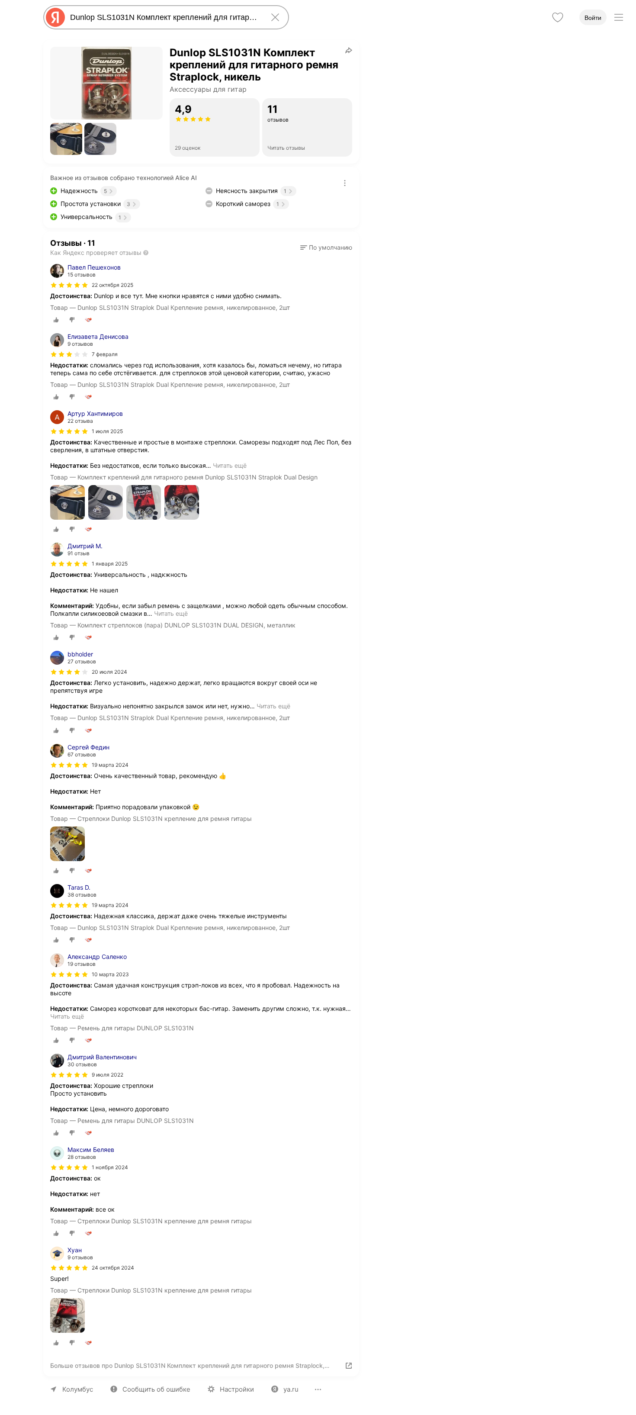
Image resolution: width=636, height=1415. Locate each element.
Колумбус (77, 1389)
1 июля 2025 (107, 431)
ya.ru (291, 1389)
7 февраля (105, 354)
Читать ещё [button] (230, 465)
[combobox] (164, 17)
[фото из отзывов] (67, 503)
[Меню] (618, 17)
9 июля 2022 (107, 1074)
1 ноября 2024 (110, 1167)
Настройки (237, 1389)
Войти (593, 17)
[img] (69, 285)
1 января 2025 (110, 563)
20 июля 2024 (109, 672)
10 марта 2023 (110, 974)
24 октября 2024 (113, 1267)
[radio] (56, 319)
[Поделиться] (348, 50)
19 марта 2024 (110, 765)
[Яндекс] (55, 17)
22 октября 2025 (112, 285)
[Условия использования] (344, 183)
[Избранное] (557, 17)
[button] (66, 139)
